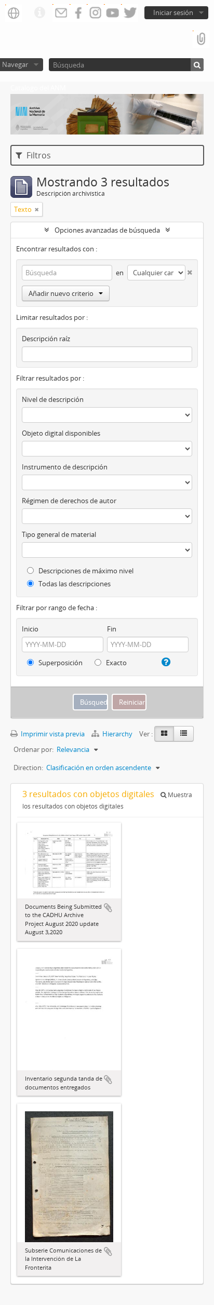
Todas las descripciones (74, 583)
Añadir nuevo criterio (61, 293)
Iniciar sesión (173, 12)
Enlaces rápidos (39, 13)
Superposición (60, 662)
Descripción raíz (46, 338)
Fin (111, 629)
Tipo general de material (59, 534)
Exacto (115, 662)
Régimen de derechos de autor (69, 500)
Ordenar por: (34, 749)
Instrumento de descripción (65, 467)
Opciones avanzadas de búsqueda (107, 230)
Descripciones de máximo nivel (85, 570)
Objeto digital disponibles (61, 433)
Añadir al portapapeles (108, 908)
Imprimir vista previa (52, 733)
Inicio (30, 629)
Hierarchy (117, 733)
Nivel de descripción (53, 399)
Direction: (28, 767)
